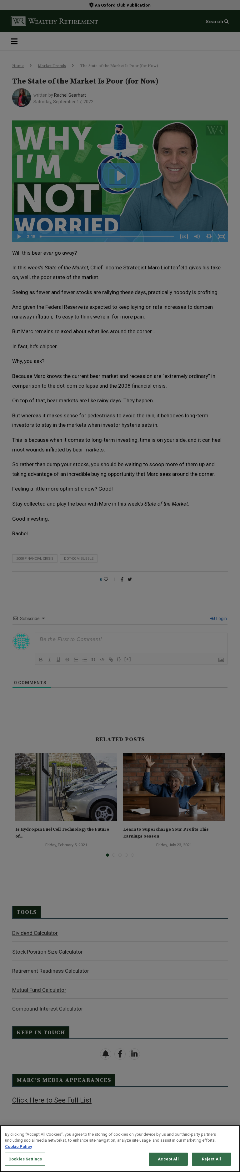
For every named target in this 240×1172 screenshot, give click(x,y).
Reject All (211, 1159)
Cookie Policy (18, 1146)
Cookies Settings (25, 1159)
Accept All (168, 1159)
